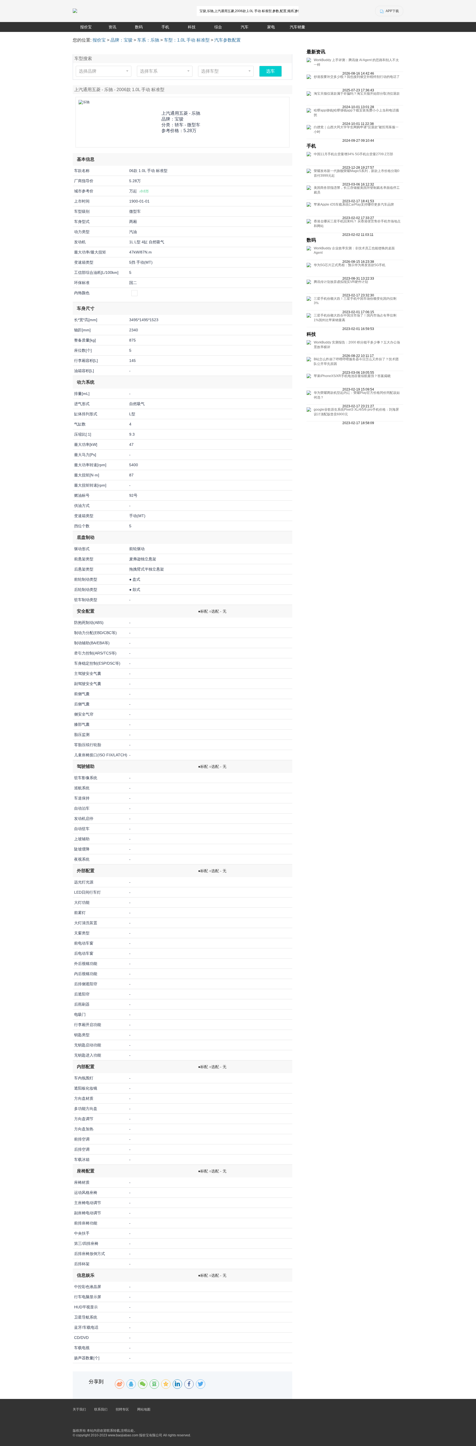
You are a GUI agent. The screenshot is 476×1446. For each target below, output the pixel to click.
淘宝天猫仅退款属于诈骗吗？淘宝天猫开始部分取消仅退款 (357, 94)
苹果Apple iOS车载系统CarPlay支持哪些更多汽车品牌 (354, 204)
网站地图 (143, 1409)
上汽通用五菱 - (180, 113)
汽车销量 (297, 27)
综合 (218, 27)
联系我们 (100, 1409)
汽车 (244, 27)
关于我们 (79, 1409)
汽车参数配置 (227, 40)
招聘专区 (122, 1409)
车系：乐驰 (148, 40)
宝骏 (179, 119)
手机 (165, 27)
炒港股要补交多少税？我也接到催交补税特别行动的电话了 (357, 77)
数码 (139, 27)
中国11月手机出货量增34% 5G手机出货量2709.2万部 (353, 154)
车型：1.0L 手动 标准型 (187, 40)
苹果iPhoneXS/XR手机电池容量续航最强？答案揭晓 (352, 376)
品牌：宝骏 (121, 40)
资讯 (112, 27)
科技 (192, 27)
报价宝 (86, 27)
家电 (271, 27)
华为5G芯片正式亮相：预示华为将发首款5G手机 (349, 265)
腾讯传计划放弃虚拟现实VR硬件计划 (341, 282)
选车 (270, 71)
